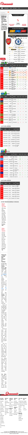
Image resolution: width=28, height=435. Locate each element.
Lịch (11, 8)
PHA (21, 38)
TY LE (19, 8)
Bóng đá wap (1, 402)
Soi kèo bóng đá (2, 426)
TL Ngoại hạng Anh (25, 402)
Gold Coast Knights (12, 25)
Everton (12, 77)
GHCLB (2, 159)
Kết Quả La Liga (11, 403)
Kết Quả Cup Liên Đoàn (7, 409)
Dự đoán (10, 10)
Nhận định (16, 10)
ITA (18, 38)
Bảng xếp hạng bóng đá (2, 411)
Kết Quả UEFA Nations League (20, 409)
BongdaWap (3, 12)
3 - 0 (19, 53)
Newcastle (15, 122)
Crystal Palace (23, 49)
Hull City (12, 79)
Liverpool (11, 168)
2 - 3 (19, 61)
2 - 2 (19, 59)
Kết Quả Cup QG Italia (11, 414)
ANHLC (2, 70)
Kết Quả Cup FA (7, 406)
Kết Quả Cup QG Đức (16, 405)
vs (15, 131)
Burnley (14, 108)
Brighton (11, 174)
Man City (14, 101)
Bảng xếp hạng (4, 10)
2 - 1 (19, 51)
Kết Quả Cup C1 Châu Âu (21, 402)
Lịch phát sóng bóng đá (2, 423)
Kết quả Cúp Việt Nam (21, 419)
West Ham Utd (10, 111)
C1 (1, 103)
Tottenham (16, 163)
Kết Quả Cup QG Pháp (16, 414)
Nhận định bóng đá (2, 416)
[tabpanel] (18, 24)
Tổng (2, 93)
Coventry (14, 99)
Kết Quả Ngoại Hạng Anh (7, 403)
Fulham (14, 117)
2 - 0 (19, 45)
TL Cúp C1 (25, 409)
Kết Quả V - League (21, 416)
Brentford (15, 53)
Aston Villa (23, 57)
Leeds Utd (16, 172)
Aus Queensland (16, 15)
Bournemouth (23, 55)
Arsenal (10, 70)
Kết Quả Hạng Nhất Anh (7, 413)
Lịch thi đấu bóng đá (2, 408)
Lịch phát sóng (22, 10)
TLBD (1, 414)
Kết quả (14, 8)
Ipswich (16, 51)
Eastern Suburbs (24, 25)
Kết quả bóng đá (1, 405)
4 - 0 (19, 57)
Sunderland (11, 161)
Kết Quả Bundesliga (16, 402)
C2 (26, 38)
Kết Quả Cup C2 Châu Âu (21, 405)
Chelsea (20, 48)
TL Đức (24, 408)
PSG (10, 103)
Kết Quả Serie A (10, 412)
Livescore (6, 8)
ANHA (2, 68)
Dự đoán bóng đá (1, 419)
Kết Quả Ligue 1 (15, 411)
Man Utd (15, 176)
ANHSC (2, 101)
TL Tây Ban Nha (25, 405)
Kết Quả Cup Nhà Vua (11, 406)
